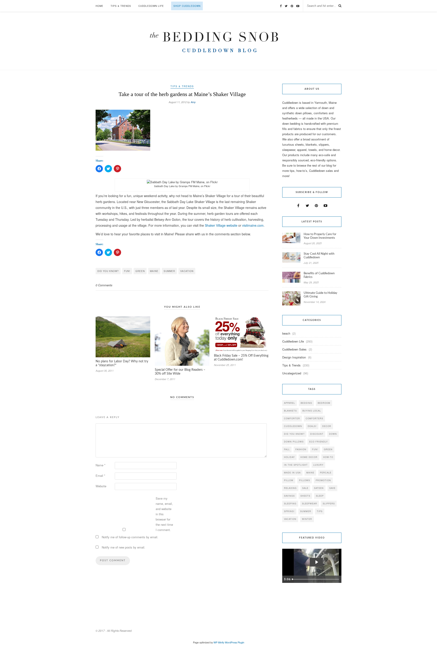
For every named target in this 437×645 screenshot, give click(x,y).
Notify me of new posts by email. (123, 547)
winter (307, 519)
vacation (186, 271)
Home (99, 6)
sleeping (290, 503)
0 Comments (104, 285)
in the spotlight (296, 464)
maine (154, 271)
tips (320, 511)
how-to (328, 457)
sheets (305, 495)
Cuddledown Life (151, 6)
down (333, 433)
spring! (289, 511)
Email (100, 475)
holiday (289, 457)
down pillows (294, 441)
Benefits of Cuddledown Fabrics (319, 275)
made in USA (292, 472)
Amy (193, 102)
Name (100, 465)
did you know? (108, 271)
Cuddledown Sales (294, 349)
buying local (311, 410)
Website (101, 486)
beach (286, 333)
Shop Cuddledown (187, 6)
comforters (314, 418)
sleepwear (309, 503)
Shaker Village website (221, 225)
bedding (306, 402)
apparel (289, 402)
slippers (329, 503)
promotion (323, 480)
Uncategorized (291, 373)
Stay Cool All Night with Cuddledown (319, 255)
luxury (318, 464)
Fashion (300, 449)
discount (316, 433)
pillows (304, 480)
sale (305, 488)
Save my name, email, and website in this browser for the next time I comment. (164, 514)
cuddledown (293, 426)
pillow (288, 480)
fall (287, 449)
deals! (312, 426)
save (332, 488)
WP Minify (218, 642)
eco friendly (318, 441)
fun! (127, 271)
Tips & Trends (121, 6)
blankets (290, 410)
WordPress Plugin (234, 642)
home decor (309, 457)
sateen (319, 488)
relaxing (290, 488)
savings (289, 495)
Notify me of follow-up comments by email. (130, 537)
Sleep (320, 495)
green (140, 271)
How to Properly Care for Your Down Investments (320, 236)
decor (326, 426)
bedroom (324, 402)
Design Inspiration (294, 357)
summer (169, 271)
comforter (292, 418)
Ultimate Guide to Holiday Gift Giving (320, 295)
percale (325, 472)
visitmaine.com (253, 225)
